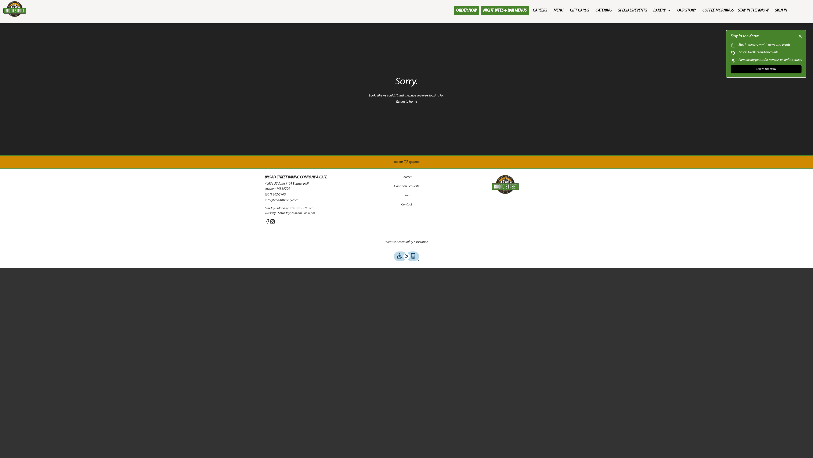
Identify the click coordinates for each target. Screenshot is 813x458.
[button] (662, 10)
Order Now (466, 11)
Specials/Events (632, 11)
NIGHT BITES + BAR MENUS (505, 11)
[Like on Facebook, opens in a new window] (267, 222)
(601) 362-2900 (275, 194)
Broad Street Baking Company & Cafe (505, 184)
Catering (604, 11)
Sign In (781, 11)
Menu (559, 11)
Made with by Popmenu (211, 162)
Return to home (406, 101)
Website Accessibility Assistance (406, 242)
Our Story (686, 11)
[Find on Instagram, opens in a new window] (272, 222)
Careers (540, 11)
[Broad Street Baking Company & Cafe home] (22, 9)
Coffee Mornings (718, 11)
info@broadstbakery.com (281, 200)
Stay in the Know (753, 11)
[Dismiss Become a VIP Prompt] (800, 36)
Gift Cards (579, 11)
